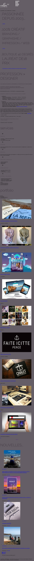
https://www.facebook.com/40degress (22, 106)
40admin (9, 500)
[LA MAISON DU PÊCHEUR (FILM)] (0, 411)
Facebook (4, 552)
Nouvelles (17, 3)
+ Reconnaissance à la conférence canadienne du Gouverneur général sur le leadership (14, 68)
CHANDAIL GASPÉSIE (6, 523)
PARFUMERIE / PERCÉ (5, 327)
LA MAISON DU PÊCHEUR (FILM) (7, 407)
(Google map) (29, 113)
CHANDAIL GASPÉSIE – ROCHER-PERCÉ (8, 220)
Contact (16, 5)
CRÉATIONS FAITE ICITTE (5, 354)
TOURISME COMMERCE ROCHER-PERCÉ (9, 434)
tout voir (17, 439)
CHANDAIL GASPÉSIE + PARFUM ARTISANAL (9, 247)
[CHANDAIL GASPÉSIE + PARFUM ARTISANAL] (0, 251)
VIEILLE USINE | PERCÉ (5, 274)
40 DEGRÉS (17, 1)
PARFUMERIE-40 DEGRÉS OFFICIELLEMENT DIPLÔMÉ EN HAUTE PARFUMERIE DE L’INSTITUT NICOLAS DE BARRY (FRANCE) (16, 472)
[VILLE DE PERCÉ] (0, 304)
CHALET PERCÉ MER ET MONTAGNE (8, 380)
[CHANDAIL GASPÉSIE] (12, 519)
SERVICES (17, 4)
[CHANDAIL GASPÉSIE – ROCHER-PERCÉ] (0, 224)
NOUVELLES (4, 545)
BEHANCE (4, 553)
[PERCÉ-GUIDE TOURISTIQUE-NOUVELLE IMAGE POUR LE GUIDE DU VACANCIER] (12, 493)
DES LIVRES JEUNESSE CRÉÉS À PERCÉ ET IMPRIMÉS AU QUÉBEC (16, 548)
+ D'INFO (3, 23)
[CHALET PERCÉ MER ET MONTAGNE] (0, 384)
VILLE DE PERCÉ (3, 300)
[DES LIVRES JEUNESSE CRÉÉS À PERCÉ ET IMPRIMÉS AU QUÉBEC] (12, 544)
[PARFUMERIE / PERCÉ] (0, 331)
